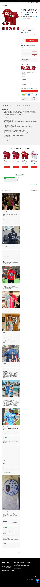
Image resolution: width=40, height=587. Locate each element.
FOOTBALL (10, 5)
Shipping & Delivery (18, 564)
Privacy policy (17, 567)
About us (28, 564)
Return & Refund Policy (19, 562)
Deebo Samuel (30, 28)
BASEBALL (15, 5)
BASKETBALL (21, 5)
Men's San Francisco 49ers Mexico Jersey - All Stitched (7, 161)
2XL (31, 34)
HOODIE (27, 5)
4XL (22, 36)
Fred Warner (23, 30)
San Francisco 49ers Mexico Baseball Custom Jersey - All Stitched (25, 161)
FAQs (28, 2)
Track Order (36, 2)
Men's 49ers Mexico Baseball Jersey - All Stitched (34, 161)
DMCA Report (35, 576)
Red (22, 21)
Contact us (32, 2)
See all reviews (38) (20, 175)
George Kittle (31, 30)
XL (28, 34)
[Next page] (18, 17)
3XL (34, 34)
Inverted (26, 21)
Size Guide (26, 32)
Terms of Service (17, 568)
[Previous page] (3, 17)
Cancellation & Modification (20, 565)
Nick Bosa (23, 28)
